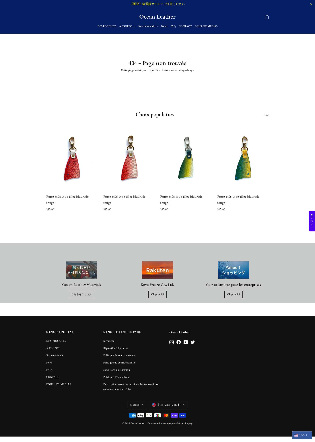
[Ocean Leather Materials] (81, 270)
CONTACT (185, 26)
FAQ (173, 26)
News (164, 26)
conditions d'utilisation (116, 370)
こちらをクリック (81, 294)
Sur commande (146, 26)
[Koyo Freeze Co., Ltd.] (157, 270)
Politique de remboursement (119, 355)
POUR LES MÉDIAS (206, 26)
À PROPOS (126, 26)
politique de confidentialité (119, 362)
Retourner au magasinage (178, 70)
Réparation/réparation (116, 348)
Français (134, 404)
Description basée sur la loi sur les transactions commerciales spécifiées (130, 387)
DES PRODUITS (107, 26)
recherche (108, 341)
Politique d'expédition (116, 377)
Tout (266, 115)
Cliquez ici (157, 294)
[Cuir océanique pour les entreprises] (233, 270)
